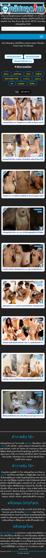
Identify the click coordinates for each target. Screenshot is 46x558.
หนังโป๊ (3, 475)
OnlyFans (28, 512)
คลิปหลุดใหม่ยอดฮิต (32, 57)
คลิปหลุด (28, 443)
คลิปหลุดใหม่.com (7, 533)
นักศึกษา (39, 74)
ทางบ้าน (26, 79)
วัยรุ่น (28, 74)
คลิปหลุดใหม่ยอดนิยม (14, 57)
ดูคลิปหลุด (17, 74)
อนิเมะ (6, 74)
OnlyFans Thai (11, 79)
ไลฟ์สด (32, 84)
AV (12, 84)
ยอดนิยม (21, 84)
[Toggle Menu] (41, 36)
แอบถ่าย (38, 79)
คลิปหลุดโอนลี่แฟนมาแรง (23, 61)
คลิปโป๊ (3, 446)
